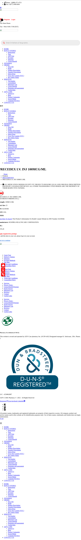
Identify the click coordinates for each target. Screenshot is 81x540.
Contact (6, 294)
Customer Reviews (14, 101)
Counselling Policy (10, 266)
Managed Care (12, 84)
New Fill (10, 67)
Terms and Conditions (11, 264)
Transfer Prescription (14, 72)
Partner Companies (14, 97)
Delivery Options (9, 257)
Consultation (12, 83)
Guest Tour (7, 255)
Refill (9, 68)
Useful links (11, 90)
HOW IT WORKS (10, 51)
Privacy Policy (8, 285)
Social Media (12, 99)
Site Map (7, 262)
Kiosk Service (8, 289)
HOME (6, 49)
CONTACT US (9, 102)
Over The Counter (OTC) (16, 76)
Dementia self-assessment (16, 88)
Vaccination (11, 81)
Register (7, 19)
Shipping (11, 59)
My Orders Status (13, 77)
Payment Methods (9, 260)
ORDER (6, 65)
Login (13, 19)
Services (6, 283)
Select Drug (11, 74)
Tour (9, 54)
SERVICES (7, 79)
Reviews (6, 292)
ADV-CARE (8, 92)
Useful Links (8, 296)
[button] (40, 106)
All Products (8, 63)
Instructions (11, 52)
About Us (11, 93)
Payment (10, 58)
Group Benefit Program (11, 287)
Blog (9, 95)
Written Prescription (14, 70)
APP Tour (11, 56)
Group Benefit (12, 61)
